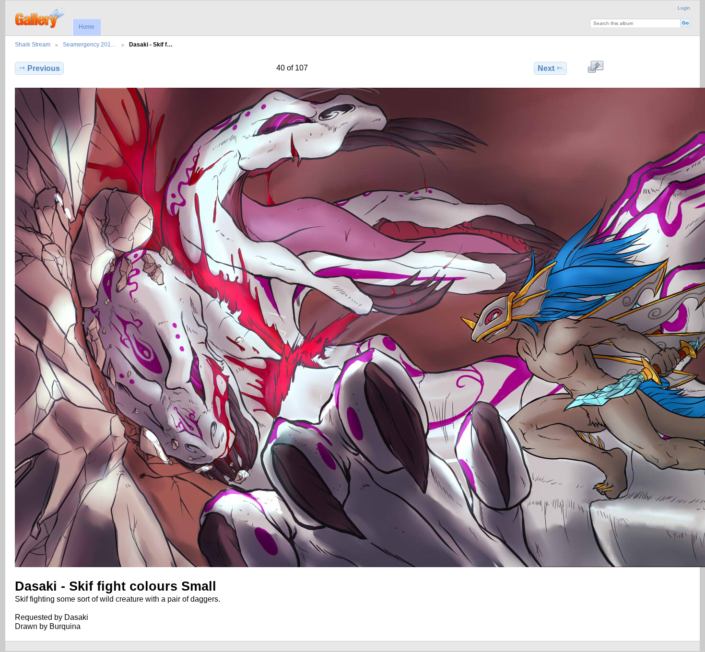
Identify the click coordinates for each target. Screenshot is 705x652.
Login (684, 8)
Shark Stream (32, 44)
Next (546, 68)
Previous (43, 68)
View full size (595, 67)
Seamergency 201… (90, 44)
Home (86, 26)
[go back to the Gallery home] (40, 16)
